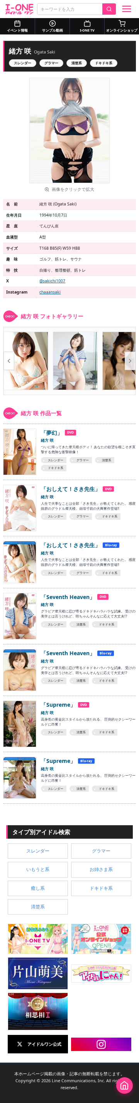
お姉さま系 (101, 869)
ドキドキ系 (103, 62)
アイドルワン (19, 9)
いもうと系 (37, 869)
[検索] (109, 9)
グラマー (51, 62)
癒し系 (38, 888)
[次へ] (130, 361)
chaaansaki (50, 292)
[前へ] (8, 361)
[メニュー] (127, 9)
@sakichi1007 (52, 281)
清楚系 (76, 62)
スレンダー (22, 62)
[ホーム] (124, 1085)
